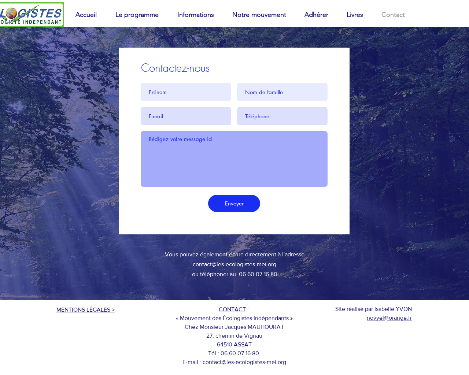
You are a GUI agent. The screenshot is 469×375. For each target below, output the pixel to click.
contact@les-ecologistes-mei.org (234, 264)
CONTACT (232, 309)
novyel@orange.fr (389, 318)
